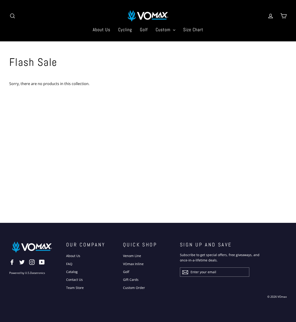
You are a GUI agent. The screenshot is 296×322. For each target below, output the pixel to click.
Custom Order (134, 287)
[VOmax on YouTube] (42, 262)
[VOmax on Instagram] (32, 262)
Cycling (125, 30)
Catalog (72, 272)
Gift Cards (131, 279)
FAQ (69, 264)
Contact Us (74, 279)
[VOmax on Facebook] (12, 262)
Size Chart (193, 30)
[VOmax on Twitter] (22, 262)
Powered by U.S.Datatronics (27, 273)
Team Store (75, 287)
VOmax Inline (133, 264)
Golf (144, 30)
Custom (164, 30)
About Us (101, 30)
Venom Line (132, 256)
